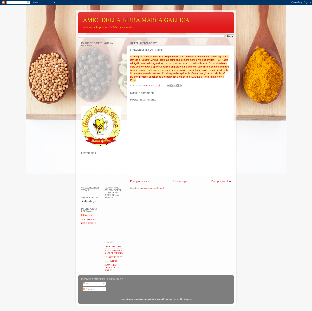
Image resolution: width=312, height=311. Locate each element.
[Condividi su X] (174, 85)
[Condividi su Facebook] (177, 85)
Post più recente (139, 181)
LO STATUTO (111, 260)
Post (87, 283)
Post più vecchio (221, 181)
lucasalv (88, 215)
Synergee (167, 298)
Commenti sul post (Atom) (152, 187)
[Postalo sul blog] (171, 85)
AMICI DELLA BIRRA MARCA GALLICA (136, 20)
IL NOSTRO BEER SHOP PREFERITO (113, 252)
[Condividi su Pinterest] (180, 85)
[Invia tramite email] (168, 85)
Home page (180, 181)
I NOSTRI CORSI (112, 246)
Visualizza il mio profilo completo (89, 221)
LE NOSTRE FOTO (113, 257)
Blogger (187, 298)
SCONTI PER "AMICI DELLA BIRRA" (112, 267)
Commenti (90, 289)
